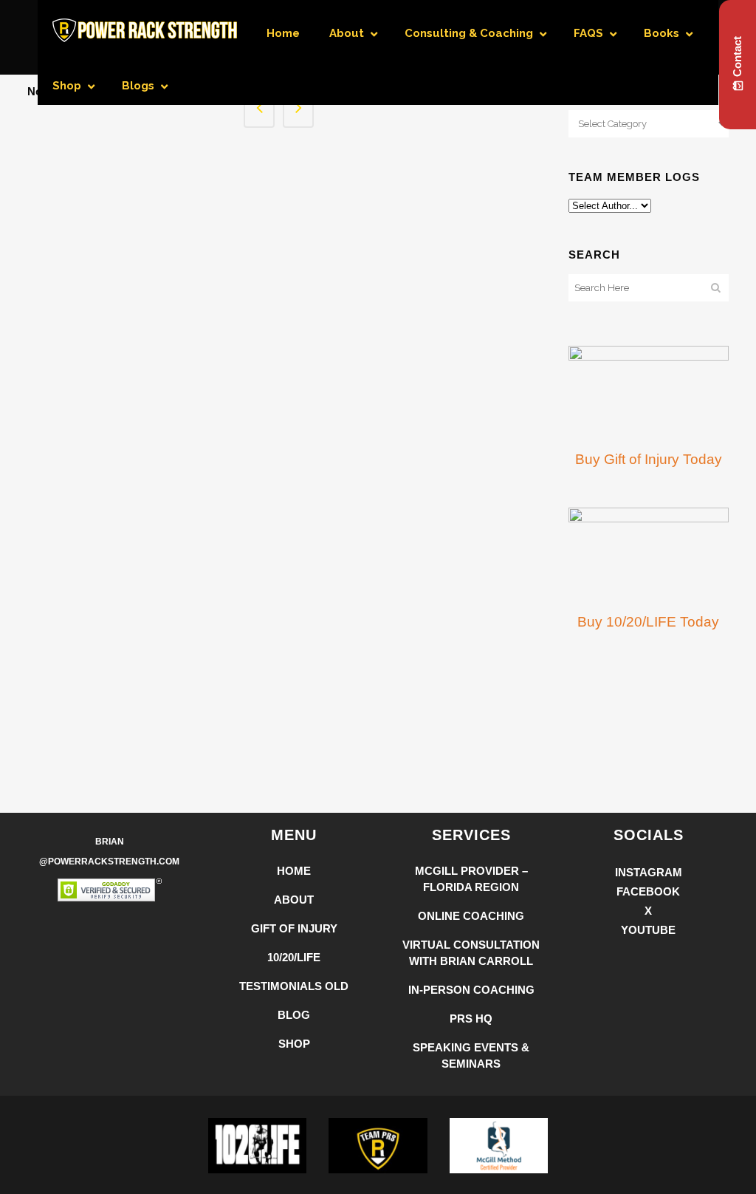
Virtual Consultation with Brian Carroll (471, 952)
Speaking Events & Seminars (471, 1055)
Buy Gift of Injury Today (648, 459)
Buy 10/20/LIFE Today (648, 622)
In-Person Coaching (471, 989)
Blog (294, 1015)
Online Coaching (471, 916)
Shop (294, 1043)
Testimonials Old (293, 986)
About (294, 899)
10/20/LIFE (293, 957)
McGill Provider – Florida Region (471, 878)
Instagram (648, 872)
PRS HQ (471, 1018)
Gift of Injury (294, 928)
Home (294, 870)
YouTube (648, 930)
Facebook (648, 891)
